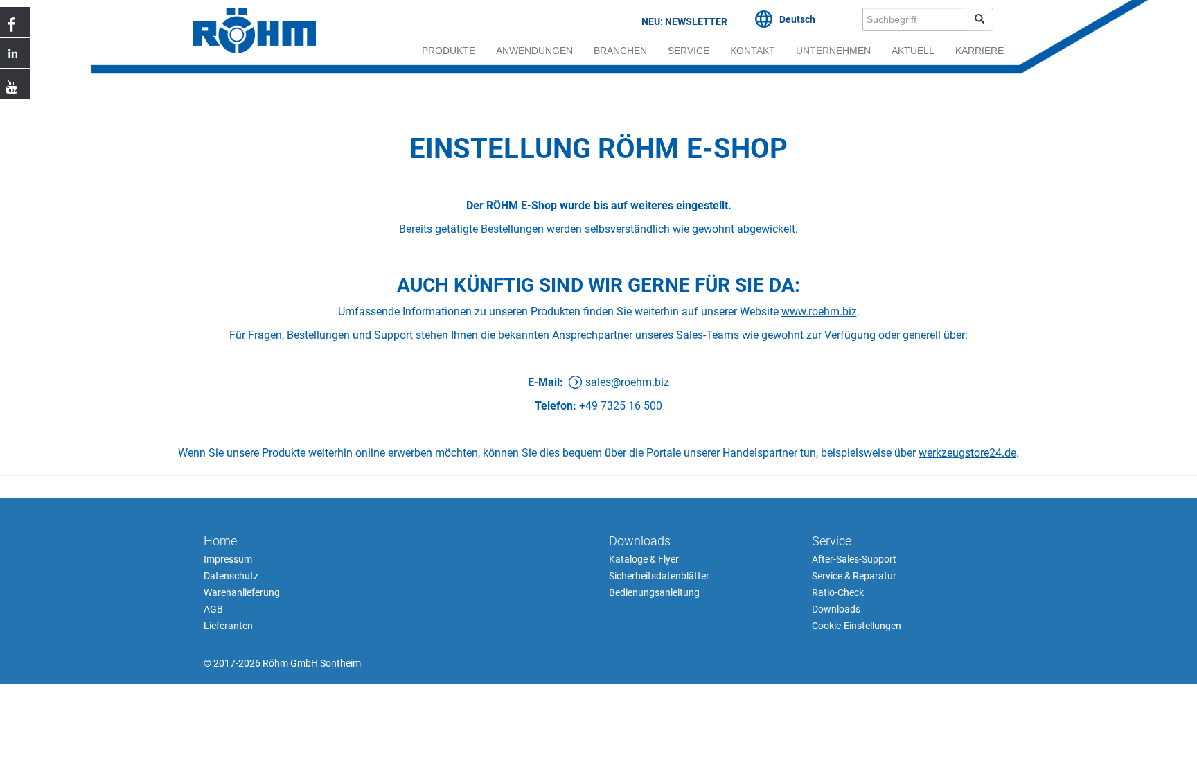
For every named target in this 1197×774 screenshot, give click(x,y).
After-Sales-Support (854, 559)
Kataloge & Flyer (644, 559)
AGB (213, 609)
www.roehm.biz (819, 311)
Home (220, 541)
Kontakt (752, 50)
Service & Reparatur (854, 575)
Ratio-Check (838, 592)
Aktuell (913, 50)
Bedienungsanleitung (654, 592)
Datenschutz (231, 575)
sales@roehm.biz (627, 382)
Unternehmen (833, 50)
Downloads (640, 541)
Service (688, 50)
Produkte (448, 50)
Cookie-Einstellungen (856, 625)
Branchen (620, 50)
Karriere (979, 50)
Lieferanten (228, 625)
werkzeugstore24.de (967, 452)
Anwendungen (534, 50)
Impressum (228, 559)
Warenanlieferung (242, 592)
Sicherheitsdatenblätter (659, 575)
